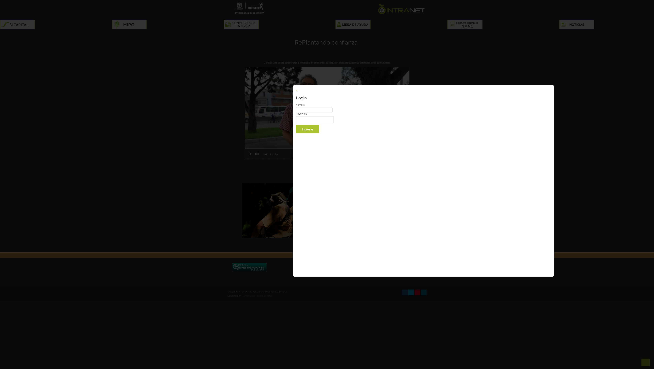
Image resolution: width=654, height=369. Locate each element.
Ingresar (307, 129)
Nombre (300, 105)
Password (301, 113)
